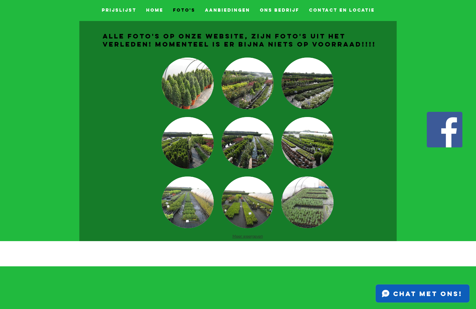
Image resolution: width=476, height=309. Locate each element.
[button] (188, 83)
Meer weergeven (247, 236)
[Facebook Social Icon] (444, 129)
